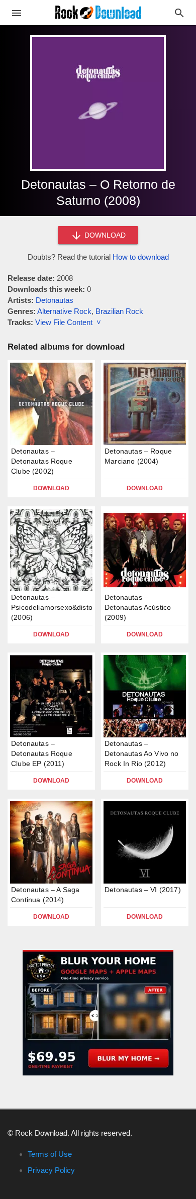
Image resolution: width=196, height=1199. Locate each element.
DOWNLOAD (104, 235)
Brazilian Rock (119, 311)
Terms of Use (50, 1154)
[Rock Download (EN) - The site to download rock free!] (98, 12)
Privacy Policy (51, 1170)
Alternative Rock (64, 311)
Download (51, 488)
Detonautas (54, 300)
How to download (141, 257)
